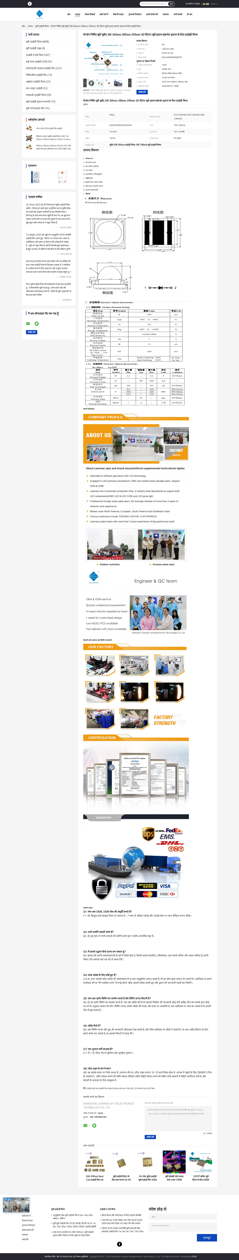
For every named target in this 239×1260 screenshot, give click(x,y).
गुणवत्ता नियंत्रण (134, 14)
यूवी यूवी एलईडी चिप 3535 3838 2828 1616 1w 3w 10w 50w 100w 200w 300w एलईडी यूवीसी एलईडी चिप (74, 1225)
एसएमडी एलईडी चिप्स (36, 94)
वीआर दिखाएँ (90, 14)
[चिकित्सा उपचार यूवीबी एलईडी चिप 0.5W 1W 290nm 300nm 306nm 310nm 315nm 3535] (29, 138)
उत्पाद (77, 14)
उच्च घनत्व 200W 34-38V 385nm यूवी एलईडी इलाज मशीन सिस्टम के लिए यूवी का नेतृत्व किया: (73, 1234)
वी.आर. (190, 14)
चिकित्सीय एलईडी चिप (36, 75)
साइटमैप (25, 1239)
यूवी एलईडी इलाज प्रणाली (38, 101)
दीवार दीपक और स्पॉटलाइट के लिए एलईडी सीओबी (121, 1215)
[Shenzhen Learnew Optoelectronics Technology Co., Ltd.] (40, 14)
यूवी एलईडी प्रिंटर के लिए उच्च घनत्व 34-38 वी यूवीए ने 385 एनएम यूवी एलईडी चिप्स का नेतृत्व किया (121, 1178)
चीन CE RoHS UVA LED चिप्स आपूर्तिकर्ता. (73, 1256)
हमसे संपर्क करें (152, 14)
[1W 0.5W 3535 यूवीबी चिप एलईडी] (29, 128)
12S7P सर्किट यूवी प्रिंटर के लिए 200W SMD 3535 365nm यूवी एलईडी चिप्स (201, 1178)
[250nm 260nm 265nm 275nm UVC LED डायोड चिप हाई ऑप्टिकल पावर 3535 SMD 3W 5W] (29, 147)
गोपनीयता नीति (50, 1256)
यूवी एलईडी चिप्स (42, 26)
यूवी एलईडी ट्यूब (33, 48)
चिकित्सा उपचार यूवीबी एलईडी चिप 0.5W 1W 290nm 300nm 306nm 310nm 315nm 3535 (53, 139)
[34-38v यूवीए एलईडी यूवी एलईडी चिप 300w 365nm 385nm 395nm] (147, 1162)
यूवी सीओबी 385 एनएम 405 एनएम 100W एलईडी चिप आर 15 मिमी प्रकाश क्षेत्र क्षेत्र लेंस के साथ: (174, 1178)
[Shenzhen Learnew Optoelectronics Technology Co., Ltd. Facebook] (30, 4)
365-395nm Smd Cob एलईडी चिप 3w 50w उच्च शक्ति (94, 1178)
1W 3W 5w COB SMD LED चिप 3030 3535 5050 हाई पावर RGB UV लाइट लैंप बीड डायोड (122, 1222)
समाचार (166, 14)
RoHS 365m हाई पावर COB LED (121, 1088)
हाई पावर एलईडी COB (36, 61)
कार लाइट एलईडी (34, 88)
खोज (171, 4)
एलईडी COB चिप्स (34, 55)
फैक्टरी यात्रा (118, 14)
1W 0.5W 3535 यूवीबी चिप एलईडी (49, 128)
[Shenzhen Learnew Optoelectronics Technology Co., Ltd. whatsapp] (39, 324)
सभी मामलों (178, 14)
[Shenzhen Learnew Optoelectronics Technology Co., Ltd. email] (30, 324)
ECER (194, 1256)
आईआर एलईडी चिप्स (35, 81)
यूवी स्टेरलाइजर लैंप (35, 108)
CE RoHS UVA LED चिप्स (145, 1088)
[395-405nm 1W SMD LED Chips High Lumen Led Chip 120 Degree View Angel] (102, 58)
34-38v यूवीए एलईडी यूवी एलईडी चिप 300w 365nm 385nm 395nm (148, 1178)
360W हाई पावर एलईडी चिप (97, 1088)
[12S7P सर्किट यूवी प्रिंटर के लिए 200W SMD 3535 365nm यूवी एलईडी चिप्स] (200, 1162)
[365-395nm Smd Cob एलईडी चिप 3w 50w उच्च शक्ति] (94, 1162)
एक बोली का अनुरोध (193, 4)
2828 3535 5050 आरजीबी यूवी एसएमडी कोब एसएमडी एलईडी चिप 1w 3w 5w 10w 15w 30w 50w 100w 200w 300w (123, 1230)
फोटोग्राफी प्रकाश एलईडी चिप (40, 68)
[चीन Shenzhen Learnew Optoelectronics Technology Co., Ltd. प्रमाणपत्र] (35, 177)
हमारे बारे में (104, 14)
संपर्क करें (142, 92)
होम (68, 14)
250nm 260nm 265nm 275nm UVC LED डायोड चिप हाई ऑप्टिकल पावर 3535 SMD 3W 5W (53, 149)
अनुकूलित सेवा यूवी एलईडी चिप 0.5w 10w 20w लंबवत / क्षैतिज (73, 1217)
